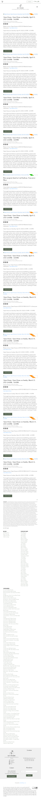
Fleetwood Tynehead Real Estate (10, 638)
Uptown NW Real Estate (26, 521)
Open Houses (6, 535)
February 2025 (24, 549)
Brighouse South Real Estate (26, 502)
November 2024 (24, 553)
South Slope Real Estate (8, 702)
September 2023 (25, 566)
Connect (29, 1)
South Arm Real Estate (8, 701)
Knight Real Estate (32, 512)
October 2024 (24, 554)
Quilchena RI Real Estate (33, 517)
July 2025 (23, 543)
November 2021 (24, 585)
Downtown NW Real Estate (7, 507)
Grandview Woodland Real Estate (19, 511)
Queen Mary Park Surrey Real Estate (23, 517)
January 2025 (24, 550)
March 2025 (23, 547)
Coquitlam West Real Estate (32, 506)
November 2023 (24, 565)
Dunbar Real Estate (7, 626)
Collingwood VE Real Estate (23, 506)
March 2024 (23, 562)
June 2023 (23, 569)
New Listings (6, 534)
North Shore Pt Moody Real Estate (11, 684)
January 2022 (24, 583)
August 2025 (24, 542)
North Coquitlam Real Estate (11, 516)
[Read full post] (20, 15)
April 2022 (23, 579)
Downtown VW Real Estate (16, 507)
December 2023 (24, 564)
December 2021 (24, 584)
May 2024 (23, 560)
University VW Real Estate (18, 521)
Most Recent (23, 532)
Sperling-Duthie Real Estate (9, 706)
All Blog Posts (6, 532)
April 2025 (23, 546)
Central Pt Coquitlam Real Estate (25, 505)
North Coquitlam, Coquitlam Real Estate (22, 516)
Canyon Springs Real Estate (7, 504)
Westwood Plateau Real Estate (29, 524)
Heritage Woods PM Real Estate (11, 512)
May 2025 (23, 545)
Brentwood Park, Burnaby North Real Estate (30, 501)
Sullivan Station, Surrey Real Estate (31, 520)
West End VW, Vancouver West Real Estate (9, 524)
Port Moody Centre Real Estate (12, 517)
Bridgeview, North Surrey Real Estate (9, 502)
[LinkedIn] (35, 2)
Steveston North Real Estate (9, 708)
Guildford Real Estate (28, 511)
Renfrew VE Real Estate (8, 693)
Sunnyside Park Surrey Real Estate (8, 521)
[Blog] (38, 2)
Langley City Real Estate (13, 513)
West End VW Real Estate (32, 523)
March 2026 (23, 538)
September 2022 (25, 574)
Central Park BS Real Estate (15, 505)
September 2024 (25, 555)
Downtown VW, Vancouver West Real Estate (27, 507)
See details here (13, 28)
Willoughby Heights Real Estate (16, 525)
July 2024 (23, 557)
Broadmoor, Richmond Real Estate (11, 599)
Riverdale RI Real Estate (8, 697)
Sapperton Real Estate (8, 698)
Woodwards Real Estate (7, 526)
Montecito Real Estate (8, 674)
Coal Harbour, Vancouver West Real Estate (14, 22)
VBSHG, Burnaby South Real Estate (16, 522)
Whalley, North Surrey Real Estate (11, 736)
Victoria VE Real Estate (26, 522)
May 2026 (23, 535)
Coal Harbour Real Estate (9, 614)
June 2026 (23, 534)
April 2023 (23, 572)
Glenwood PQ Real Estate (10, 511)
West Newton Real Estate (21, 524)
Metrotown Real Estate (18, 514)
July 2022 (23, 577)
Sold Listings (6, 536)
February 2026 (24, 539)
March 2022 (23, 580)
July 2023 (23, 568)
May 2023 (23, 570)
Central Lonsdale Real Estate (24, 504)
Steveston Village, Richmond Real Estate (19, 520)
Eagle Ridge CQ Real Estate (9, 629)
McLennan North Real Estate (9, 667)
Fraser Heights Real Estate (9, 644)
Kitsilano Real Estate (26, 512)
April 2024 (23, 561)
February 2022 (24, 581)
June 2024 (23, 558)
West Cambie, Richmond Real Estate (14, 523)
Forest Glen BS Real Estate (9, 642)
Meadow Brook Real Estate (10, 514)
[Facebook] (34, 2)
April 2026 (23, 536)
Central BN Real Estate (15, 504)
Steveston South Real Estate (8, 520)
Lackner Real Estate (6, 513)
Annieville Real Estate (11, 501)
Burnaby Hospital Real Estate (23, 503)
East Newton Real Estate (8, 630)
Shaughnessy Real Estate (9, 699)
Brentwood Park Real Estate (19, 501)
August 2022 (24, 576)
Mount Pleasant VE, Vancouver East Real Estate (24, 515)
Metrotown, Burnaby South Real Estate (28, 514)
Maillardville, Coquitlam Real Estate (23, 513)
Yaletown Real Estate (14, 526)
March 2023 (23, 573)
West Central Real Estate (24, 523)
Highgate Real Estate (19, 512)
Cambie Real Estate (32, 503)
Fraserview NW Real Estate (9, 648)
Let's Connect (12, 776)
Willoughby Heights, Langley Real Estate (27, 525)
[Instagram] (37, 2)
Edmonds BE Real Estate (8, 634)
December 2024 (24, 551)
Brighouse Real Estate (18, 502)
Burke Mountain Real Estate (14, 503)
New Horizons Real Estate (9, 679)
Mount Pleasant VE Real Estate (12, 515)
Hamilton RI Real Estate (8, 656)
